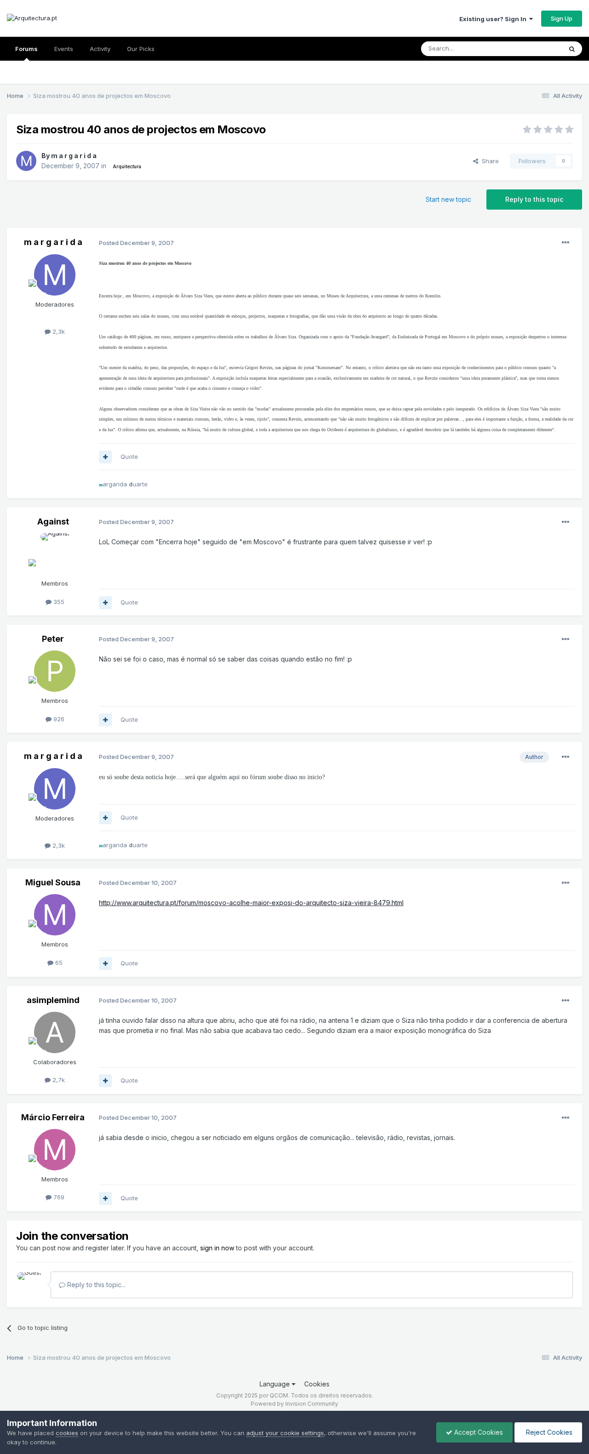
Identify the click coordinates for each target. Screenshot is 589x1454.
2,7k (58, 1079)
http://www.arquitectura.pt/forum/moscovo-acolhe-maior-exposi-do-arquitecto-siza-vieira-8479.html (251, 903)
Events (63, 48)
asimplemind (53, 1000)
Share (488, 161)
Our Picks (141, 48)
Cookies (316, 1384)
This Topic (534, 48)
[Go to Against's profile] (54, 554)
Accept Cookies (477, 1432)
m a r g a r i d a (74, 156)
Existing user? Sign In (494, 19)
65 (58, 962)
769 (58, 1197)
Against (53, 521)
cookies (67, 1433)
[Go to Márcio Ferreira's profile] (54, 1149)
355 (58, 601)
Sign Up (561, 18)
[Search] (572, 48)
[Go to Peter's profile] (54, 671)
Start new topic (448, 199)
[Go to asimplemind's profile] (54, 1032)
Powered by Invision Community (294, 1403)
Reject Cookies (548, 1432)
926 (58, 719)
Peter (53, 639)
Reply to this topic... (95, 1285)
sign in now (217, 1248)
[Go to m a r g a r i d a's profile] (26, 161)
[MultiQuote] (105, 456)
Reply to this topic (534, 199)
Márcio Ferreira (53, 1117)
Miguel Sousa (53, 882)
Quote (129, 456)
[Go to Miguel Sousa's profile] (54, 914)
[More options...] (565, 242)
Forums (26, 48)
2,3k (58, 331)
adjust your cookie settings (285, 1433)
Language (276, 1384)
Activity (100, 48)
